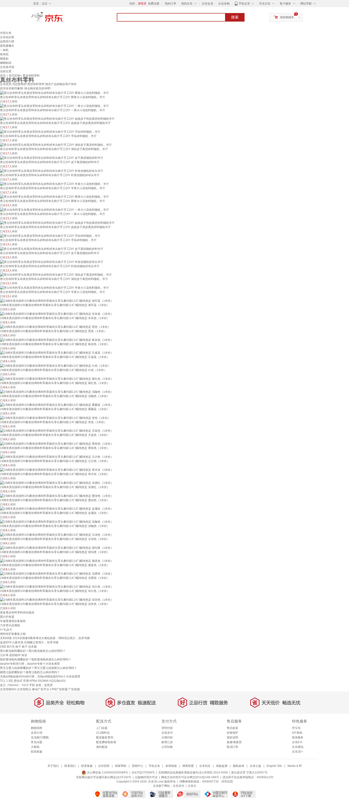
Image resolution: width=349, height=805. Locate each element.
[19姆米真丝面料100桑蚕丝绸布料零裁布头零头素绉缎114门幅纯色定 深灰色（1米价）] (56, 599)
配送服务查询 (104, 737)
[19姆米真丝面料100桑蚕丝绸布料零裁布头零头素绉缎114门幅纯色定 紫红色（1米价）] (56, 378)
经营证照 (227, 781)
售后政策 (232, 728)
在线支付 (167, 732)
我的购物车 (287, 17)
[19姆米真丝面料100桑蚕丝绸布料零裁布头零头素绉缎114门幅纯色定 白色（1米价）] (55, 365)
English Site (274, 766)
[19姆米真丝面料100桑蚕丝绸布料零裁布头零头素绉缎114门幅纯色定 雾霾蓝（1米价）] (56, 404)
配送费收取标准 (106, 742)
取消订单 (232, 747)
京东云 (192, 785)
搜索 (235, 17)
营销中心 (137, 766)
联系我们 (70, 766)
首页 (3, 75)
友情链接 (171, 766)
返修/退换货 (234, 742)
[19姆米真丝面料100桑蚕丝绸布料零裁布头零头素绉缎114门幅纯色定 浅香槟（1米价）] (56, 573)
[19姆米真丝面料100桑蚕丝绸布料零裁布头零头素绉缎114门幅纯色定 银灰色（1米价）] (56, 339)
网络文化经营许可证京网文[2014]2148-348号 (190, 777)
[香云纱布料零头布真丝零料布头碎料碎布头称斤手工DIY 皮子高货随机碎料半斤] (51, 157)
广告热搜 (74, 689)
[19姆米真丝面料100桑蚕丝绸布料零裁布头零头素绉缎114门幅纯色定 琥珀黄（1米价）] (56, 547)
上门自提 (102, 728)
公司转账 (167, 747)
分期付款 (167, 737)
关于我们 (53, 766)
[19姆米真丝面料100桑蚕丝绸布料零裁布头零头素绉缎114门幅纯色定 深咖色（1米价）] (56, 521)
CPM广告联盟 (59, 689)
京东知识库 (7, 37)
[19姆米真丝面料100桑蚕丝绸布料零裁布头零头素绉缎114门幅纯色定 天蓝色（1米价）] (56, 430)
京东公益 (255, 766)
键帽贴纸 (5, 62)
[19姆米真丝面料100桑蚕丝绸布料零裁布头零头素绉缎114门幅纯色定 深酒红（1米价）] (56, 482)
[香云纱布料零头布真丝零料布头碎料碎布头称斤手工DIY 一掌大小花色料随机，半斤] (54, 105)
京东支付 (178, 785)
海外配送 (102, 747)
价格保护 (232, 732)
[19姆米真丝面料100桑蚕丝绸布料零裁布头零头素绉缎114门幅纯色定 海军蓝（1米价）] (56, 300)
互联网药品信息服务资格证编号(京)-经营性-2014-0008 (193, 772)
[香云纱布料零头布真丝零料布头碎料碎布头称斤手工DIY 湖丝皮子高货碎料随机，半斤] (56, 144)
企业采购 (224, 3)
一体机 (4, 50)
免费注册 (153, 3)
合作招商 (103, 766)
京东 (63, 19)
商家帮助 (120, 766)
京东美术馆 (7, 67)
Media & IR (295, 766)
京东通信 (297, 747)
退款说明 (232, 737)
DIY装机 (297, 732)
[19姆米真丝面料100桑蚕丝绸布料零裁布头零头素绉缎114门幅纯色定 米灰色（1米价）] (56, 313)
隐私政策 (238, 766)
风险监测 (221, 766)
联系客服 (36, 751)
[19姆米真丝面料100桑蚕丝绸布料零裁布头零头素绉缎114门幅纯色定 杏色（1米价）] (55, 417)
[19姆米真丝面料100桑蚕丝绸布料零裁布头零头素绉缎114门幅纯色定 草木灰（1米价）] (56, 469)
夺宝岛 (296, 728)
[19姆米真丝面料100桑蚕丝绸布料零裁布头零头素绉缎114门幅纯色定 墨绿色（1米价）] (56, 495)
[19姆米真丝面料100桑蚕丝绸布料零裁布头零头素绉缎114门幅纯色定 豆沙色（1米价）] (56, 456)
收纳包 (4, 54)
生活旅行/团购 (40, 737)
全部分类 (5, 33)
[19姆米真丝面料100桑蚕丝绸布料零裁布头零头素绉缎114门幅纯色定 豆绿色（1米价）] (56, 534)
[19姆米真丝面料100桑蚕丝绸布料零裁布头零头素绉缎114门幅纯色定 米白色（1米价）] (56, 586)
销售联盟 (188, 766)
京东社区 (205, 766)
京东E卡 (297, 742)
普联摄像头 (7, 45)
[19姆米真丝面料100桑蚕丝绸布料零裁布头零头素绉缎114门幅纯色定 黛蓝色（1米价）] (56, 560)
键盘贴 (4, 58)
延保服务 (297, 737)
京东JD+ (297, 751)
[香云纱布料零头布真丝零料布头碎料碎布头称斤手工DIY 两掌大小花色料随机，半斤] (54, 92)
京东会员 (207, 3)
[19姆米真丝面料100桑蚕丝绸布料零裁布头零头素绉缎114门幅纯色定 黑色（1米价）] (55, 326)
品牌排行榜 (7, 41)
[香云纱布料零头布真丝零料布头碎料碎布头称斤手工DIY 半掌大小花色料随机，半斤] (54, 183)
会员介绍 (36, 732)
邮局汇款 (167, 742)
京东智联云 (24, 689)
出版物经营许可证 (146, 777)
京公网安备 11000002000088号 (107, 772)
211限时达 (103, 732)
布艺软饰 (14, 75)
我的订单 (170, 3)
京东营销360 (8, 689)
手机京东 (244, 3)
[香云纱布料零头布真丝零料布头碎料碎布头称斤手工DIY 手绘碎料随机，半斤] (50, 131)
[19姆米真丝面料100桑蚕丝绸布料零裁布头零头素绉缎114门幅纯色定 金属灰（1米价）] (56, 508)
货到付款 (167, 728)
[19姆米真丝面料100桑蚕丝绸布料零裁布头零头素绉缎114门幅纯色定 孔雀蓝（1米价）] (56, 352)
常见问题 (36, 742)
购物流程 (36, 728)
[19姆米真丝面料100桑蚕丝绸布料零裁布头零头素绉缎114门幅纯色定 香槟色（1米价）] (56, 443)
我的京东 (187, 3)
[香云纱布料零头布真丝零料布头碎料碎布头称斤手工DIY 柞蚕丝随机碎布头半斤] (51, 170)
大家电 (35, 747)
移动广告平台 (40, 689)
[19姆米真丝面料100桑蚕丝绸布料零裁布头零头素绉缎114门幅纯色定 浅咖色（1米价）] (56, 391)
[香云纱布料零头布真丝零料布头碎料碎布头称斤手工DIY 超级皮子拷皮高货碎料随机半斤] (57, 118)
